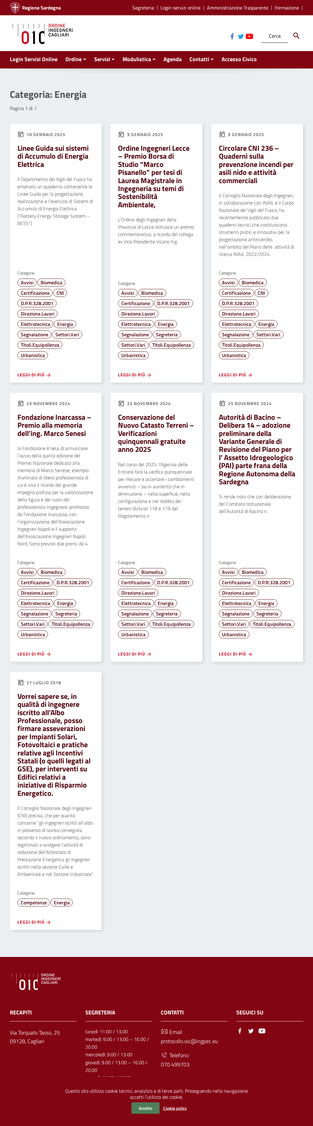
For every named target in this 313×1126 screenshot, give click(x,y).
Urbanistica (33, 355)
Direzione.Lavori (37, 313)
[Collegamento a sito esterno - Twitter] (240, 35)
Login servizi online (180, 8)
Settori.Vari (67, 334)
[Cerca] (296, 35)
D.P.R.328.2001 (37, 303)
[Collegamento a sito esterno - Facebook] (232, 35)
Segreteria (143, 8)
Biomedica (51, 282)
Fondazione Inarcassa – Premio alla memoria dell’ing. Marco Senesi (54, 425)
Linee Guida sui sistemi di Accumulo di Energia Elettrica (53, 156)
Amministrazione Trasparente (237, 8)
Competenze (34, 902)
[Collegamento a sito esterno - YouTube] (249, 35)
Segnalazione (34, 334)
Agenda (173, 59)
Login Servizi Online (33, 59)
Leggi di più (31, 374)
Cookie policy (175, 1108)
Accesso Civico (239, 59)
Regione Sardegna (41, 7)
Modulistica (137, 59)
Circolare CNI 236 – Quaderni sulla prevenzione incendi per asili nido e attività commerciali (256, 164)
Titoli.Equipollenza (40, 345)
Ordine (73, 59)
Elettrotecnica (35, 324)
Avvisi (27, 282)
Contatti (199, 59)
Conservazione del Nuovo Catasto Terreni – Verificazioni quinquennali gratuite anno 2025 (156, 433)
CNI (60, 293)
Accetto (145, 1108)
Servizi (102, 59)
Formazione (287, 8)
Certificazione (35, 293)
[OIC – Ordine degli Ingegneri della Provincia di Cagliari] (42, 33)
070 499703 (175, 1064)
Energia (65, 324)
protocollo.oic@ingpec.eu (189, 1041)
